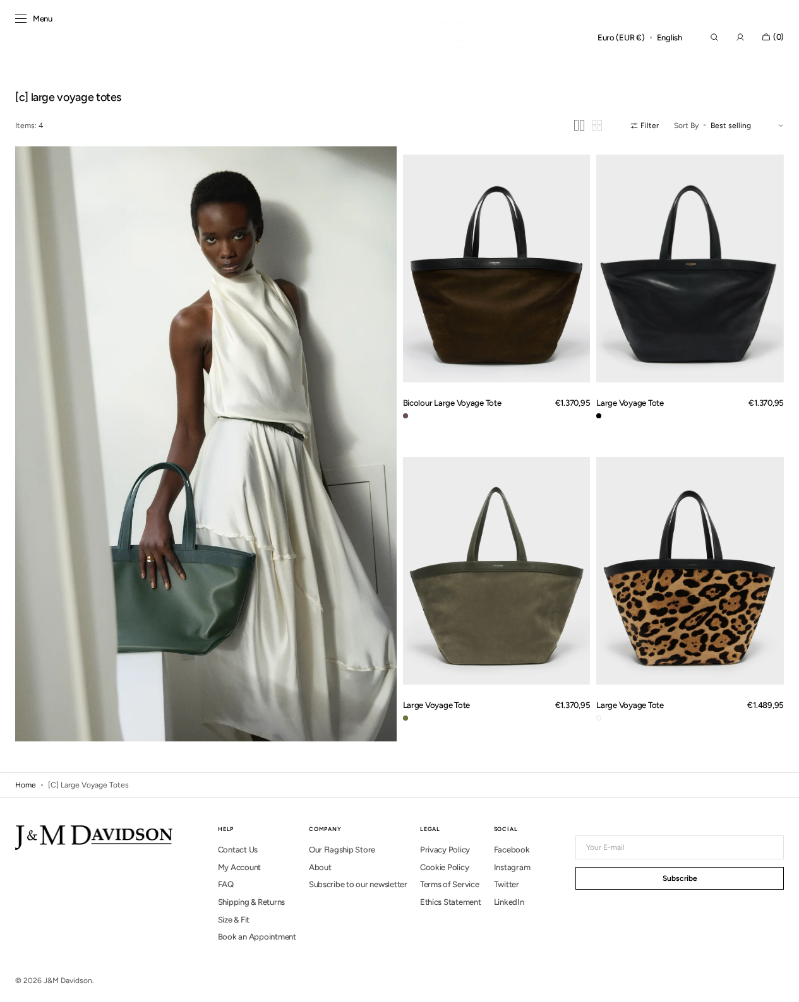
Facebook (512, 849)
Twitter (506, 884)
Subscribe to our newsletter (358, 884)
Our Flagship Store (342, 849)
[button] (621, 38)
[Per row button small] (596, 125)
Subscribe (680, 878)
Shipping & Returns (251, 902)
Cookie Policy (444, 867)
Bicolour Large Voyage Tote (452, 403)
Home (25, 785)
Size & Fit (233, 919)
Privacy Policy (445, 849)
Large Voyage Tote (630, 403)
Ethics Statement (450, 902)
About (320, 867)
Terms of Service (449, 884)
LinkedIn (509, 902)
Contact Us (238, 849)
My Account (239, 867)
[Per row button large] (579, 125)
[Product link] (497, 268)
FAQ (226, 884)
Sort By (686, 125)
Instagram (512, 867)
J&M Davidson (68, 980)
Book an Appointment (257, 936)
